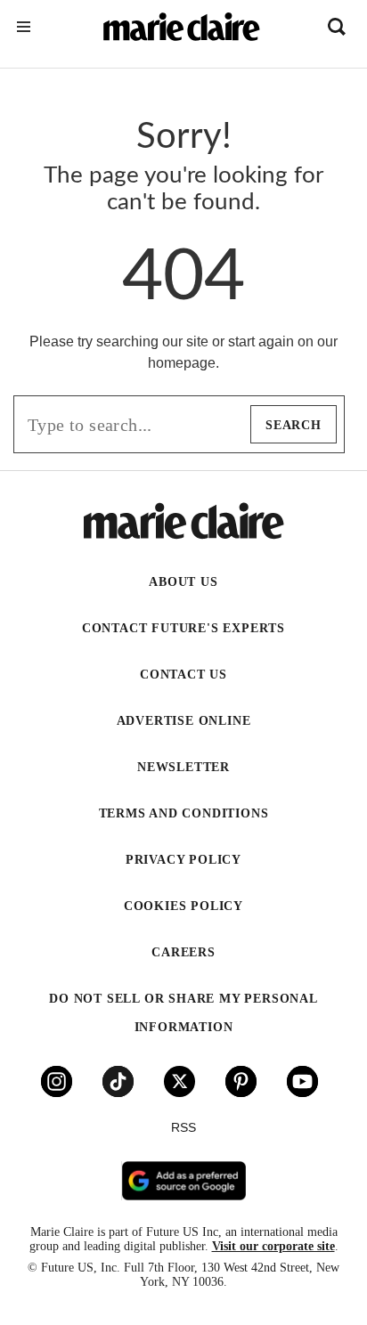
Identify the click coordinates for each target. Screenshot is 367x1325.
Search (293, 425)
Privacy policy (183, 859)
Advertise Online (184, 721)
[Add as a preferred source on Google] (183, 1180)
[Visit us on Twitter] (179, 1081)
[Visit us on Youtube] (302, 1081)
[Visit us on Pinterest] (241, 1081)
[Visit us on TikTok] (118, 1081)
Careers (183, 952)
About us (183, 582)
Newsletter (183, 767)
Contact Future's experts (183, 628)
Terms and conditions (184, 813)
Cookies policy (183, 906)
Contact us (183, 674)
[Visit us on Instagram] (56, 1081)
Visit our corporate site (273, 1246)
